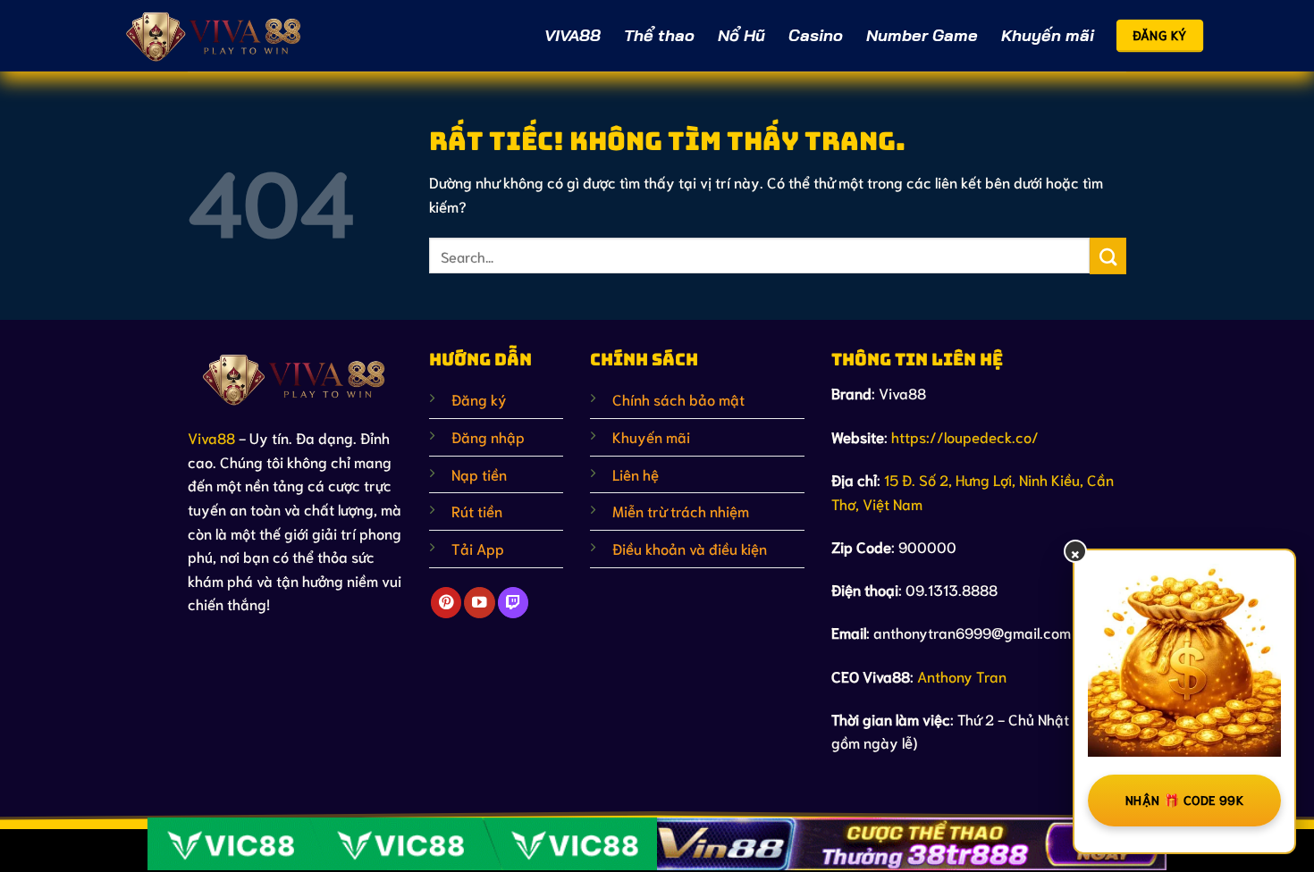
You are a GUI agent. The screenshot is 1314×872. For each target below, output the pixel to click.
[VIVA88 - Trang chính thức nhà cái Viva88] (214, 35)
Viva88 (211, 437)
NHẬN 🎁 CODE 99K (1184, 800)
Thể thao (659, 35)
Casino (815, 35)
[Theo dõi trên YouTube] (479, 602)
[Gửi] (1108, 256)
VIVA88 (572, 35)
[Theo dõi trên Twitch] (513, 602)
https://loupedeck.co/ (965, 436)
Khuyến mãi (1047, 35)
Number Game (922, 35)
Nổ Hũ (741, 35)
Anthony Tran (962, 676)
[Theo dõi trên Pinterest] (446, 602)
